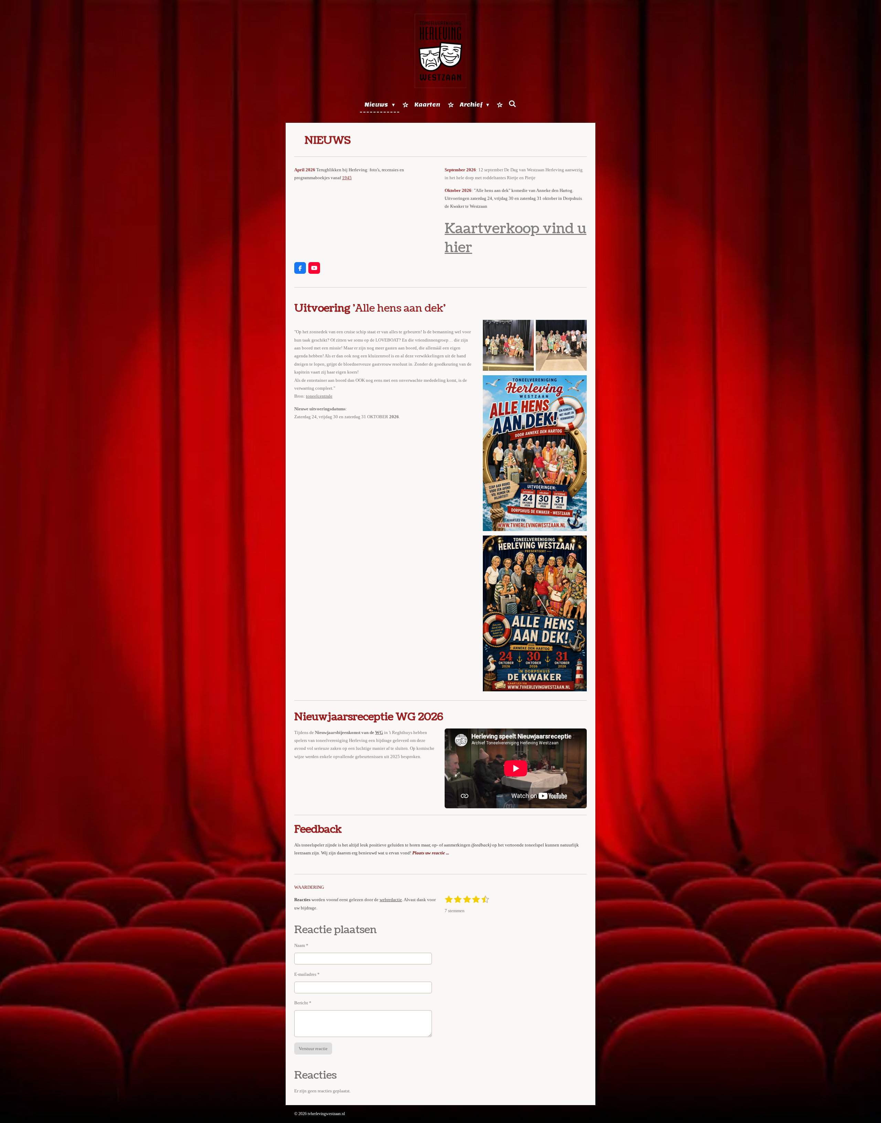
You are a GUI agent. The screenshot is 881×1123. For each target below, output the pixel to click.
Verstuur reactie (313, 1048)
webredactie (391, 899)
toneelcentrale (319, 396)
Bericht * (302, 1002)
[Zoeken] (512, 104)
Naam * (301, 945)
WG (379, 732)
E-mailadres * (307, 974)
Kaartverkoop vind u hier (515, 238)
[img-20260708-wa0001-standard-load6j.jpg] (508, 345)
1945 (347, 177)
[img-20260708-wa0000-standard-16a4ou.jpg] (561, 345)
